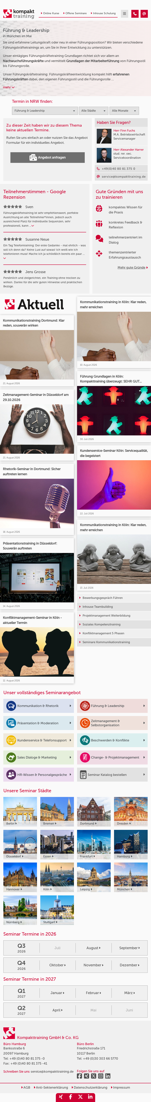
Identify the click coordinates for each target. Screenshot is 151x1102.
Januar (56, 993)
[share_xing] (61, 1097)
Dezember (128, 965)
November (92, 965)
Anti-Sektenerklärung (51, 1087)
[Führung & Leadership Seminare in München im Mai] (135, 14)
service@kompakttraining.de (52, 1071)
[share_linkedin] (90, 1097)
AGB (26, 1087)
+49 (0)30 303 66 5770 (100, 1058)
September (128, 948)
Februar (92, 993)
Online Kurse (51, 13)
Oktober (56, 965)
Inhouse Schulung (104, 13)
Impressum (121, 1087)
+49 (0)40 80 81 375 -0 (27, 1058)
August (92, 948)
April (56, 1010)
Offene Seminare (76, 13)
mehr (7, 87)
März (128, 993)
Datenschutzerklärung (90, 1087)
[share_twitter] (80, 1097)
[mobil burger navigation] (124, 14)
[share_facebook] (71, 1097)
